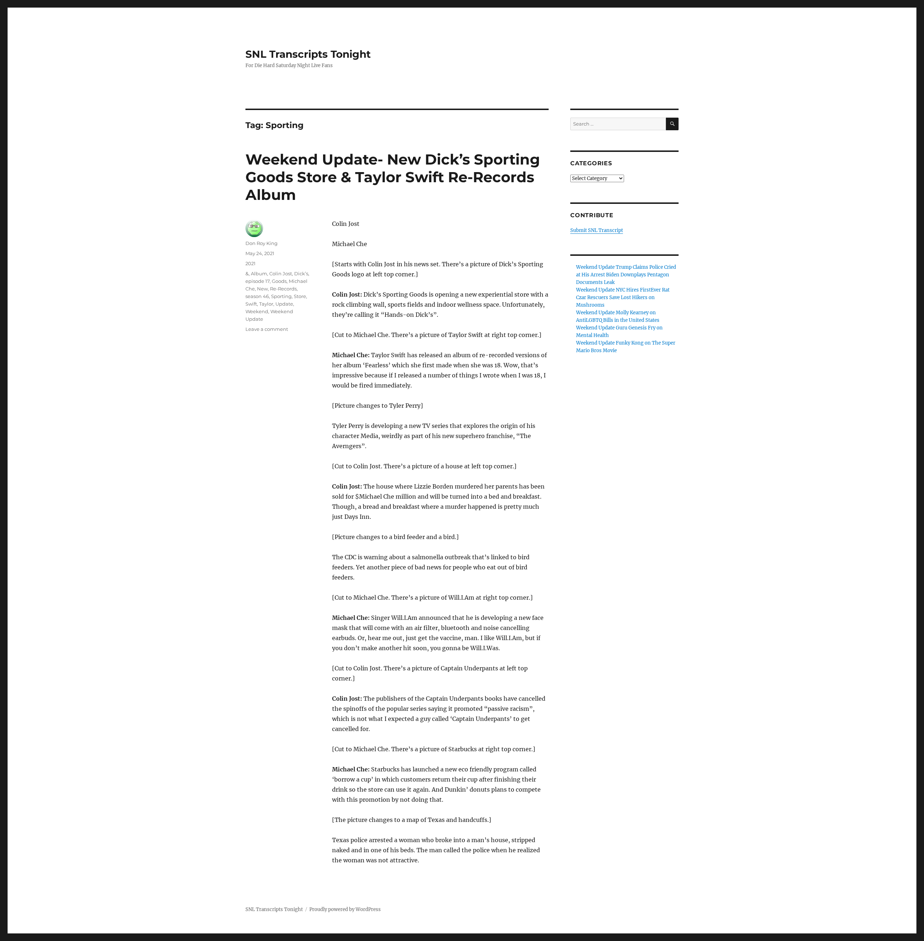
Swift (251, 304)
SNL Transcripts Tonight (308, 54)
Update (284, 304)
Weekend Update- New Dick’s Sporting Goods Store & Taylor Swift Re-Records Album (392, 176)
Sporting (281, 296)
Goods (279, 281)
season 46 (257, 296)
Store (300, 296)
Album (259, 273)
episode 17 (257, 281)
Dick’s (301, 273)
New (262, 289)
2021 (250, 263)
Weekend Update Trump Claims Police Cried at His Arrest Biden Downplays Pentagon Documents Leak (626, 274)
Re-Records (283, 289)
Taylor (266, 304)
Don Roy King (261, 243)
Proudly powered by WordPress (345, 909)
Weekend (256, 311)
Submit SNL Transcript (596, 230)
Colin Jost (280, 273)
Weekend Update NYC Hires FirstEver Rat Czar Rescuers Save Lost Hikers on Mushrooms (623, 297)
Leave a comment (266, 329)
